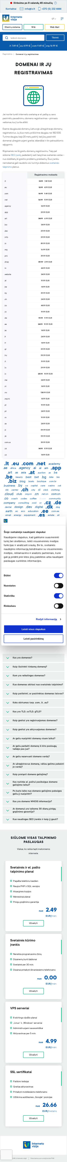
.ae (5, 468)
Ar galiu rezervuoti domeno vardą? (31, 756)
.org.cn (28, 494)
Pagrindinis (7, 54)
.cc (6, 490)
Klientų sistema (12, 27)
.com (27, 464)
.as (16, 472)
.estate (50, 515)
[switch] (58, 585)
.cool (34, 503)
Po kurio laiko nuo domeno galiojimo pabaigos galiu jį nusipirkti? (37, 792)
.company (9, 503)
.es (41, 515)
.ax (49, 473)
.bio (58, 477)
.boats (31, 481)
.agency (24, 468)
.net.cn (44, 494)
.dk (49, 507)
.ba (55, 472)
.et (58, 515)
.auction (41, 473)
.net (41, 464)
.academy (54, 464)
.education (33, 511)
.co (6, 499)
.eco (23, 511)
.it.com (42, 499)
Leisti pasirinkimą (34, 638)
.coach (14, 499)
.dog (57, 507)
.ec (16, 511)
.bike (51, 477)
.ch (24, 490)
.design (18, 507)
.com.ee (55, 511)
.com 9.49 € (38, 46)
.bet (36, 477)
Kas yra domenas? (22, 658)
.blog (22, 481)
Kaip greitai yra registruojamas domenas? (35, 720)
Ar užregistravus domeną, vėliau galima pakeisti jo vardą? (38, 765)
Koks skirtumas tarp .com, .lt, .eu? (30, 703)
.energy (17, 515)
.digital (39, 507)
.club (19, 494)
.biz (12, 482)
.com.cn (55, 494)
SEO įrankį (16, 155)
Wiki (33, 27)
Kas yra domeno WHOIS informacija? (32, 801)
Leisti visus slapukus (33, 629)
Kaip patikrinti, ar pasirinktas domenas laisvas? (38, 694)
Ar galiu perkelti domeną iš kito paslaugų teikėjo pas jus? (35, 748)
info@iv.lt (30, 9)
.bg (43, 477)
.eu (15, 464)
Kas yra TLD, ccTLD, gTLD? (27, 712)
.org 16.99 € (52, 46)
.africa (13, 468)
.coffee (33, 499)
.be (9, 477)
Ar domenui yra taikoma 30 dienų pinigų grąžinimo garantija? (34, 810)
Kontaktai (11, 9)
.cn (36, 494)
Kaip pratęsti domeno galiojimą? (30, 774)
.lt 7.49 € (13, 46)
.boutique (41, 481)
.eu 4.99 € (25, 46)
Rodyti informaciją (46, 619)
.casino (51, 486)
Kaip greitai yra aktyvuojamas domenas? (34, 729)
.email (8, 515)
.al (40, 468)
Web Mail (54, 27)
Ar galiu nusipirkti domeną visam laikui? (34, 738)
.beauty (19, 477)
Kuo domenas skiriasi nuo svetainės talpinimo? (38, 685)
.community (55, 499)
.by (20, 486)
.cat (59, 486)
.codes (23, 499)
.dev (29, 507)
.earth (8, 511)
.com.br (52, 481)
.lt (6, 464)
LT (53, 19)
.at (32, 473)
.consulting (23, 503)
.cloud (8, 494)
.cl (39, 490)
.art (9, 473)
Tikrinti (55, 38)
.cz (47, 503)
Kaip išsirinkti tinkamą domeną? (30, 667)
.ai (34, 468)
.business (9, 486)
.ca (26, 486)
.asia (23, 472)
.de (57, 503)
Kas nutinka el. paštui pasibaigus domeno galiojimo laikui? (35, 783)
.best (28, 477)
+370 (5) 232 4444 (51, 9)
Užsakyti (33, 923)
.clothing (55, 490)
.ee (44, 512)
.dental (8, 507)
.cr (40, 503)
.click (45, 490)
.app (56, 468)
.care (42, 486)
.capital (34, 486)
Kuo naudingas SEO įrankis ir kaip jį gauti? (35, 819)
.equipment (29, 515)
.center (14, 490)
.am (46, 468)
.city (33, 490)
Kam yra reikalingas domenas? (29, 675)
